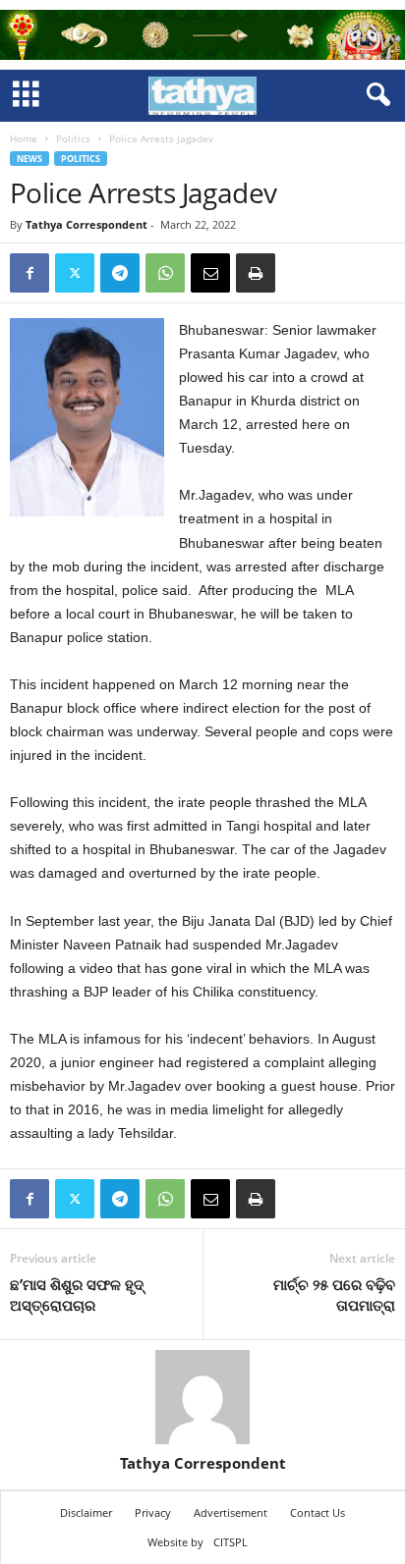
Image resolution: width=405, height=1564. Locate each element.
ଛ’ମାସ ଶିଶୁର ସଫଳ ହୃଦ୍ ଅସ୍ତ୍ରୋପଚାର (77, 1294)
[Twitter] (74, 273)
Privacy (153, 1512)
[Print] (255, 273)
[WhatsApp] (165, 273)
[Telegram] (120, 273)
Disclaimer (86, 1512)
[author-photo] (202, 1397)
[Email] (210, 273)
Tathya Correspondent (86, 224)
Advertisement (230, 1512)
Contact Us (317, 1512)
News (29, 158)
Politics (73, 138)
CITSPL (230, 1542)
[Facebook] (29, 273)
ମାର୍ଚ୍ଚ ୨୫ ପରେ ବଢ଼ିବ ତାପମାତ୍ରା (334, 1294)
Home (23, 138)
